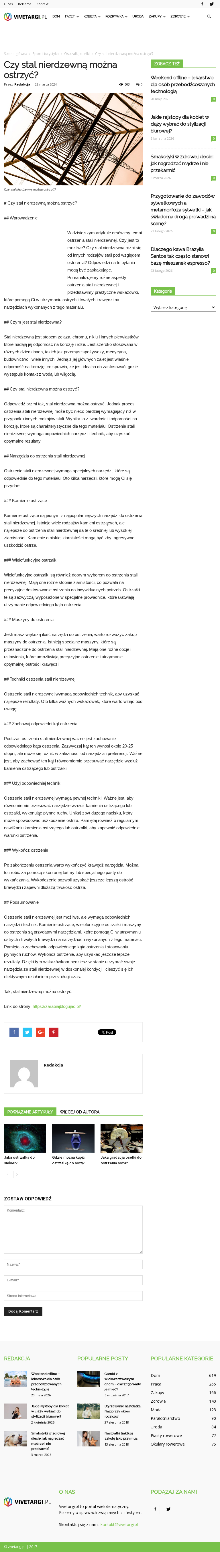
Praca (156, 1384)
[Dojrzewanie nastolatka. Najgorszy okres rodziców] (88, 1411)
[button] (209, 16)
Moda (156, 1409)
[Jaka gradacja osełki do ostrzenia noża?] (122, 1138)
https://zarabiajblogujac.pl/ (57, 1006)
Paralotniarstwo (165, 1418)
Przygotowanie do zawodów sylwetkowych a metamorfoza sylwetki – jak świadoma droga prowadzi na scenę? (183, 209)
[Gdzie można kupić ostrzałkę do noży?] (73, 1138)
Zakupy (155, 16)
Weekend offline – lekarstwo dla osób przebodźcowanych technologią (183, 84)
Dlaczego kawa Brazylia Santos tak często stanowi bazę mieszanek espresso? (180, 256)
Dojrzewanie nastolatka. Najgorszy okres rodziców (123, 1411)
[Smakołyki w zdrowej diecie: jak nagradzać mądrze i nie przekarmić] (15, 1438)
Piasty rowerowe (166, 1435)
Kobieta (90, 16)
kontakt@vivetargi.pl (119, 1524)
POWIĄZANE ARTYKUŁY (30, 1112)
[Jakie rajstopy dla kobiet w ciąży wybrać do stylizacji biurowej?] (15, 1411)
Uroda (138, 16)
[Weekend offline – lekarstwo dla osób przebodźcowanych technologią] (15, 1379)
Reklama (24, 4)
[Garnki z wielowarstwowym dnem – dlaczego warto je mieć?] (88, 1379)
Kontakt (42, 4)
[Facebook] (202, 4)
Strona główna (15, 53)
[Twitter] (211, 4)
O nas (8, 4)
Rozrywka (114, 16)
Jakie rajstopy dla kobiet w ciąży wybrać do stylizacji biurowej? (180, 124)
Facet (70, 16)
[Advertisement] (110, 37)
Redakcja (22, 84)
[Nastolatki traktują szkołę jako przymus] (88, 1438)
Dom (56, 16)
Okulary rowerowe (168, 1444)
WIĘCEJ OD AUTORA (79, 1112)
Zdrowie (178, 16)
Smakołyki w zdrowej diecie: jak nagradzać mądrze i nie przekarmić (182, 163)
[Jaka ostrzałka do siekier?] (25, 1138)
